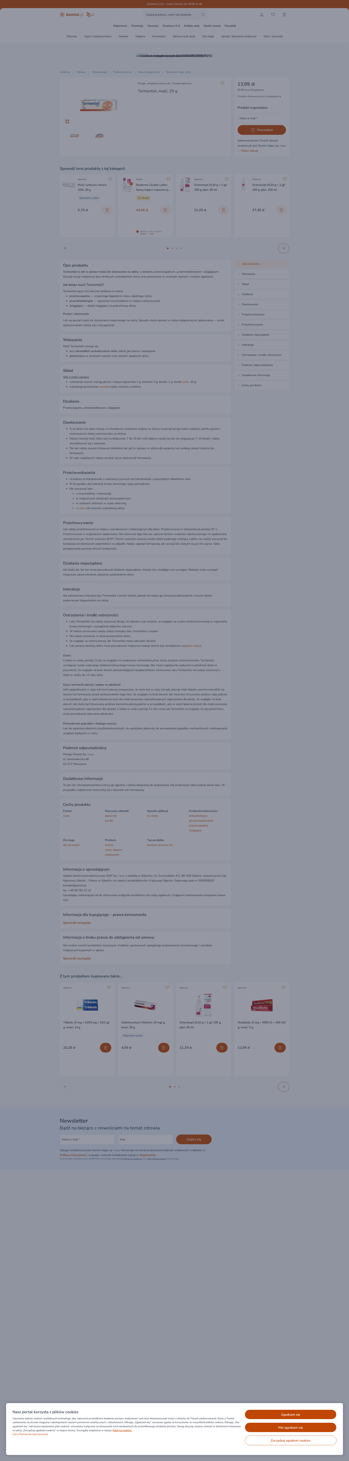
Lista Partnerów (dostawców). (31, 1434)
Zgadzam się (290, 1414)
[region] (174, 1429)
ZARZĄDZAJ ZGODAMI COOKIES (291, 1440)
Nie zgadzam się (290, 1427)
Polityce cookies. (122, 1430)
